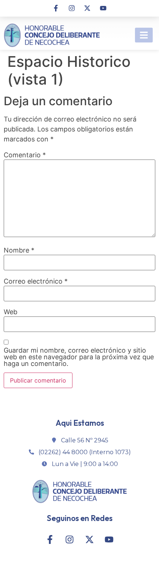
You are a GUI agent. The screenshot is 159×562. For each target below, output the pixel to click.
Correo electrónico (36, 281)
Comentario (25, 155)
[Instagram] (72, 8)
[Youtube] (103, 8)
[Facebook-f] (56, 8)
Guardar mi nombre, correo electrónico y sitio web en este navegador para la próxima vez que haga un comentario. (79, 357)
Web (10, 312)
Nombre (19, 250)
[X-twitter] (87, 8)
